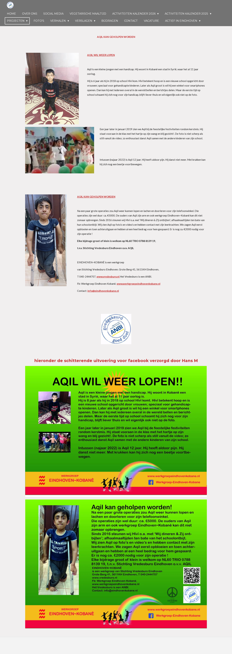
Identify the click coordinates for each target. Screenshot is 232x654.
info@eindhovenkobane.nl (103, 290)
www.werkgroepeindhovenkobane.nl (138, 283)
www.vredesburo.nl (108, 276)
